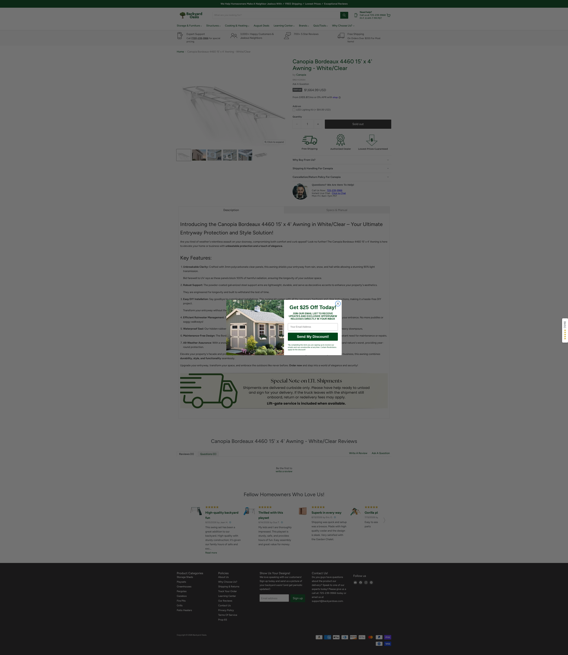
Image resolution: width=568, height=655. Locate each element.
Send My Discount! (313, 337)
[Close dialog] (338, 303)
